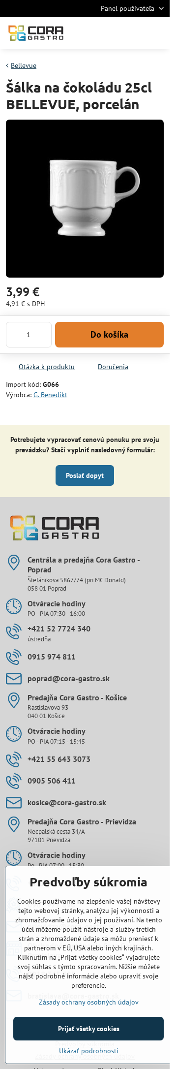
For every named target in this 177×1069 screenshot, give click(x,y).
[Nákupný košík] (134, 33)
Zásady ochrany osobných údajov (89, 1002)
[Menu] (158, 33)
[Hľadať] (110, 33)
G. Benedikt (50, 394)
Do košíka (109, 334)
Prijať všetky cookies (88, 1028)
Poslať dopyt (85, 475)
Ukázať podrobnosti (88, 1050)
